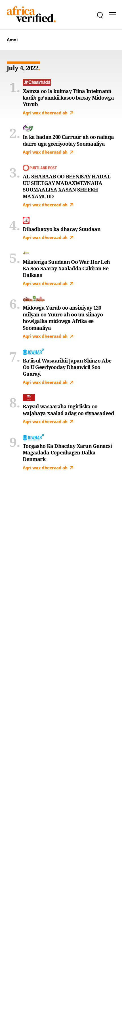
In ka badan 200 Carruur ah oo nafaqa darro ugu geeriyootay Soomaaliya (68, 140)
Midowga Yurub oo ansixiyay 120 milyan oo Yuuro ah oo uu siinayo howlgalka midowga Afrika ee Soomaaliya (63, 317)
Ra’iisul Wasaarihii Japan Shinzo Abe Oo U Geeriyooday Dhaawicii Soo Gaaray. (67, 367)
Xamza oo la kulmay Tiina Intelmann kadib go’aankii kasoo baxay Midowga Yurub (68, 98)
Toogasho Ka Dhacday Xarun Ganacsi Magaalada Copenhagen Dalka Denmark (67, 453)
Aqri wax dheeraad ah (45, 113)
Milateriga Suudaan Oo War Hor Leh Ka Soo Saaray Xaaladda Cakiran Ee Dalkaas (66, 269)
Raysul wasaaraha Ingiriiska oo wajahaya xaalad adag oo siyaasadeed (68, 409)
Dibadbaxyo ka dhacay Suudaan (61, 229)
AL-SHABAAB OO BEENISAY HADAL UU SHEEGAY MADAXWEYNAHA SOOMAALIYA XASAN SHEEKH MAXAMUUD (66, 186)
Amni (12, 39)
